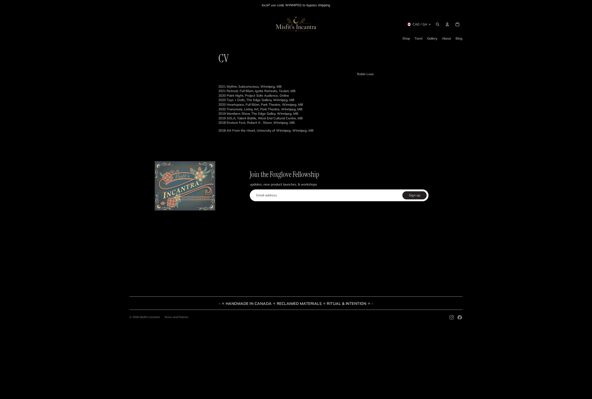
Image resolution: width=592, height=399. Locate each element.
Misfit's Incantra (150, 317)
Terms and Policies (176, 317)
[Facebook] (459, 317)
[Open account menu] (447, 24)
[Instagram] (451, 317)
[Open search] (437, 24)
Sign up (414, 195)
